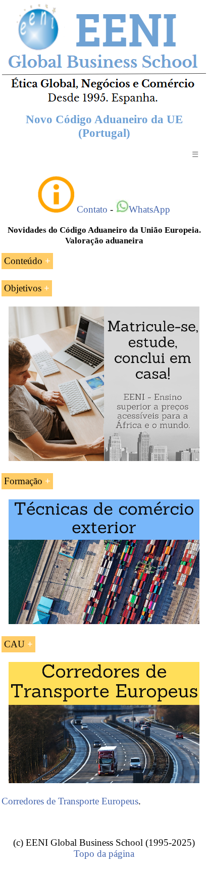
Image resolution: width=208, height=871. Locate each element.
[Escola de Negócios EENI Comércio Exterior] (104, 102)
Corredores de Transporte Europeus (70, 801)
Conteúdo (23, 260)
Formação (23, 481)
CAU (14, 644)
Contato (92, 209)
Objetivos (22, 288)
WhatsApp (149, 209)
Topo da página (104, 853)
